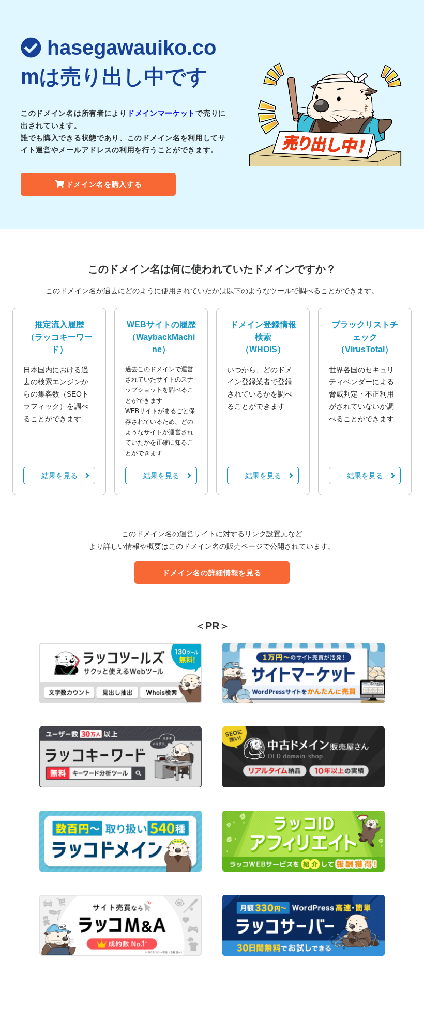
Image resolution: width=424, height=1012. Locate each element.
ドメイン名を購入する (104, 184)
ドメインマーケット (161, 113)
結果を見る (59, 475)
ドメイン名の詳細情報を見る (211, 572)
